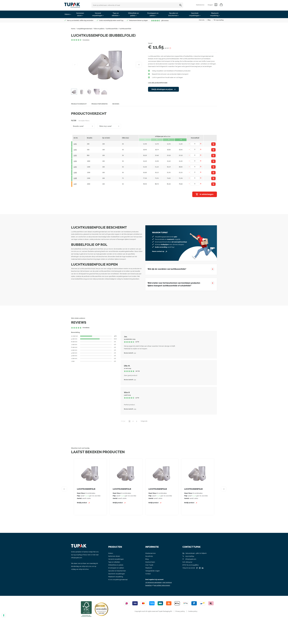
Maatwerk (148, 568)
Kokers (110, 553)
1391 (75, 144)
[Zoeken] (181, 5)
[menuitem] (67, 14)
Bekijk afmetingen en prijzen (162, 89)
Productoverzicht (79, 104)
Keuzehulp (149, 556)
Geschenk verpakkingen (116, 574)
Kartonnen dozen (114, 556)
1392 (75, 150)
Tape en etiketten (114, 562)
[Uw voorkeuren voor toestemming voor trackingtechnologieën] (4, 615)
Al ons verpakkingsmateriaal (118, 579)
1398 (75, 178)
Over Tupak (149, 565)
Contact (148, 574)
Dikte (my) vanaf (105, 126)
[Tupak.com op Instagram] (199, 568)
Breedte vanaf (78, 126)
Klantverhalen (150, 562)
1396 (75, 172)
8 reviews (86, 40)
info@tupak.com (76, 557)
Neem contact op (158, 251)
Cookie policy (192, 611)
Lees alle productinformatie (157, 83)
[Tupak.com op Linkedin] (202, 568)
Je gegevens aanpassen (153, 582)
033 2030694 (220, 20)
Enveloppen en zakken (116, 568)
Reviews (115, 104)
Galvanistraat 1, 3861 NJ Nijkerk (196, 553)
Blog (209, 20)
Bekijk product (82, 502)
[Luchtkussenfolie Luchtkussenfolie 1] (107, 64)
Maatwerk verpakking (115, 576)
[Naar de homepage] (72, 5)
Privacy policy (180, 611)
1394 (75, 161)
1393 (75, 155)
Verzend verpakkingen (116, 559)
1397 (75, 184)
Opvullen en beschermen (117, 571)
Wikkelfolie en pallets (115, 565)
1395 (75, 167)
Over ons (201, 20)
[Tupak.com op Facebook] (196, 568)
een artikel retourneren (162, 585)
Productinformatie (99, 104)
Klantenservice (200, 5)
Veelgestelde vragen (152, 571)
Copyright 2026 (140, 611)
